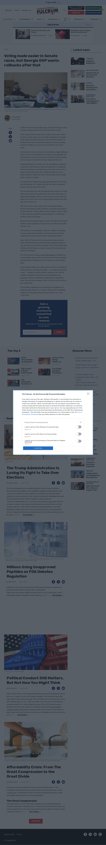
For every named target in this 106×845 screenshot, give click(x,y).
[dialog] (53, 422)
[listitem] (53, 422)
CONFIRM (38, 448)
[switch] (78, 426)
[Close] (89, 394)
